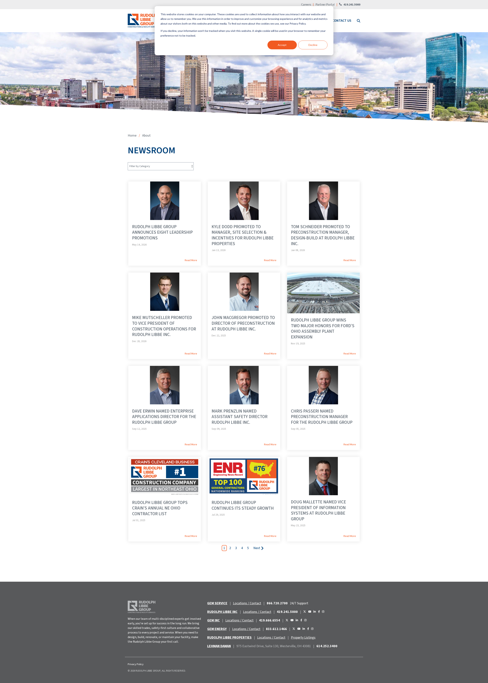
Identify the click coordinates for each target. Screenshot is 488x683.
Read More (191, 260)
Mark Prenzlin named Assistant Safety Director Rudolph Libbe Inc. (239, 416)
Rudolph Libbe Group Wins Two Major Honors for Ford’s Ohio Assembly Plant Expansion (322, 328)
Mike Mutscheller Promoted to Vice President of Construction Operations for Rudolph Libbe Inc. (164, 326)
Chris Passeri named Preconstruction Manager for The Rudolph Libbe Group (321, 416)
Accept (282, 44)
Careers (306, 4)
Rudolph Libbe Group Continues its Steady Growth (243, 505)
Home (132, 135)
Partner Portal (325, 4)
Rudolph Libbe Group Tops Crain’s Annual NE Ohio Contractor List (160, 508)
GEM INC (213, 620)
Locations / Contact (247, 603)
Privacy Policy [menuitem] (136, 664)
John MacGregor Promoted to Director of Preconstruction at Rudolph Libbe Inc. (243, 323)
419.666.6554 (269, 620)
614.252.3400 (326, 646)
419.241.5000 (352, 4)
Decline (312, 44)
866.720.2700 (277, 603)
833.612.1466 (276, 629)
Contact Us (341, 20)
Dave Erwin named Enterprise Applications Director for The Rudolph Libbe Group (164, 416)
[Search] (358, 20)
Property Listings (303, 637)
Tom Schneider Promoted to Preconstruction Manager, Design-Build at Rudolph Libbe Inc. (323, 235)
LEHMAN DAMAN (219, 646)
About (146, 135)
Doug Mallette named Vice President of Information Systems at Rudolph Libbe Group (318, 510)
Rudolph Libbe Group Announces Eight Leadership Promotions (162, 232)
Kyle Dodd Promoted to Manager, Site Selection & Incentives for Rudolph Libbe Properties (243, 235)
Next (256, 548)
